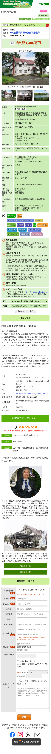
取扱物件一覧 (25, 566)
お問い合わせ (25, 19)
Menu (45, 4)
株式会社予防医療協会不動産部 (25, 32)
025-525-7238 (25, 428)
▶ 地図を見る (20, 109)
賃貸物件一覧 (25, 572)
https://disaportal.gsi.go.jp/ (36, 292)
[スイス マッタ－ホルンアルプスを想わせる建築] (25, 84)
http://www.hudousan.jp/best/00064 (32, 393)
